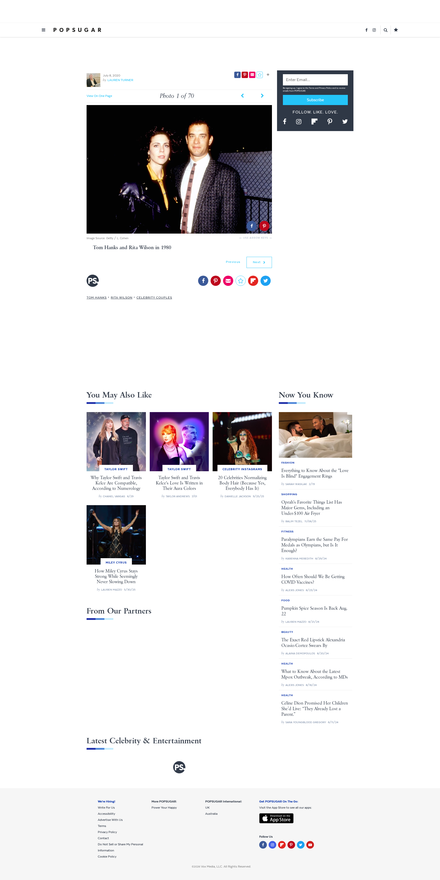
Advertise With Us (110, 820)
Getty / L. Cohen (117, 238)
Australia (211, 813)
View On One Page (99, 96)
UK (207, 807)
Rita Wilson (121, 297)
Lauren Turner (120, 80)
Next (257, 262)
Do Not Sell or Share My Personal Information (120, 847)
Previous (233, 262)
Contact (103, 838)
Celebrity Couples (154, 297)
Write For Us (106, 807)
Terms (312, 88)
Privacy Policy (325, 88)
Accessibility (106, 813)
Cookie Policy (107, 856)
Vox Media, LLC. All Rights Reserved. (226, 866)
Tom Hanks (97, 297)
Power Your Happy (164, 807)
